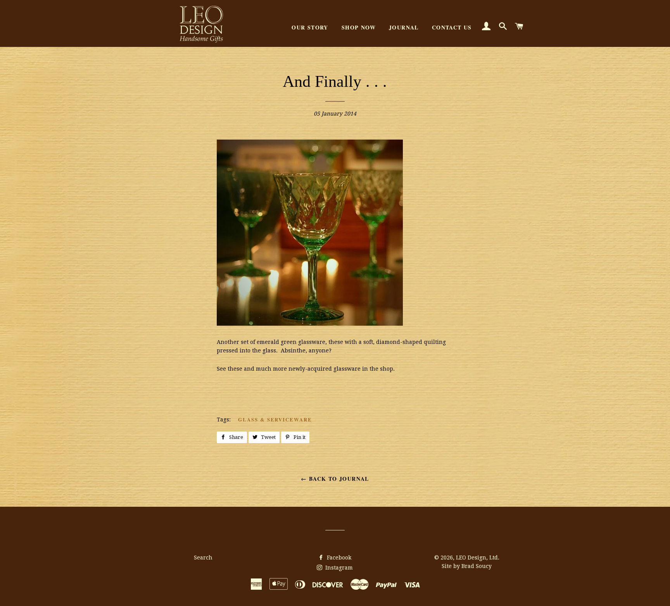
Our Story (310, 27)
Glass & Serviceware (275, 419)
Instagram (338, 568)
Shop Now (359, 27)
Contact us (452, 27)
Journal (404, 27)
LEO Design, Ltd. (477, 557)
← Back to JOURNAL (335, 479)
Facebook (338, 557)
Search (203, 557)
